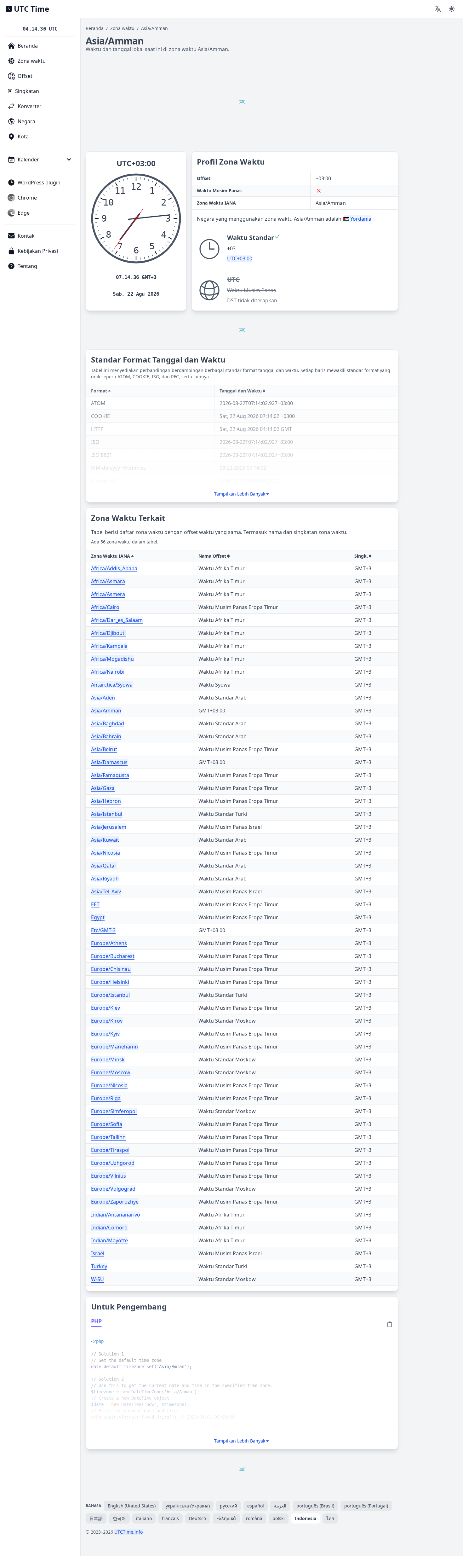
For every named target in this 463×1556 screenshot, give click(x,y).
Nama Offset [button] (212, 556)
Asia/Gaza (103, 788)
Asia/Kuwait (105, 839)
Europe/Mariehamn (114, 1046)
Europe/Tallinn (108, 1137)
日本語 (96, 1518)
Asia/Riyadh (105, 878)
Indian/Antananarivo (115, 1214)
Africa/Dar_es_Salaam (117, 620)
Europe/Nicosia (109, 1085)
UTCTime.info (128, 1532)
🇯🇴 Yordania (357, 218)
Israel (97, 1253)
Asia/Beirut (104, 749)
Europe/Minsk (108, 1059)
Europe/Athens (109, 943)
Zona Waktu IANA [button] (110, 556)
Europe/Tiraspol (110, 1150)
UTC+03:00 (239, 258)
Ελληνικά (226, 1518)
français (170, 1518)
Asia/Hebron (106, 801)
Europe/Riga (106, 1098)
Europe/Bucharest (112, 956)
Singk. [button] (361, 556)
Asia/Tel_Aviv (106, 891)
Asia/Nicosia (105, 852)
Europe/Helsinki (110, 981)
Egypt (98, 917)
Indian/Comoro (109, 1227)
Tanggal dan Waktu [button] (241, 391)
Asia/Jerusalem (108, 826)
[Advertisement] (242, 102)
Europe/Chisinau (111, 969)
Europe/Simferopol (114, 1111)
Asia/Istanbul (106, 813)
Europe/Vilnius (108, 1175)
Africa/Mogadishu (112, 658)
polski (278, 1518)
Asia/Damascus (109, 762)
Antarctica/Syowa (112, 684)
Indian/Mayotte (109, 1240)
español (255, 1506)
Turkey (99, 1266)
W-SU (97, 1279)
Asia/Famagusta (110, 775)
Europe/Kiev (105, 1007)
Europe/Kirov (107, 1020)
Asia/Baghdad (107, 723)
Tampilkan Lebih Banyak (239, 494)
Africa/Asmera (108, 594)
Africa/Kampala (109, 645)
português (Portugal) (366, 1506)
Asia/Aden (103, 697)
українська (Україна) (188, 1506)
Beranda (95, 28)
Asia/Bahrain (106, 736)
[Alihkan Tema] (451, 9)
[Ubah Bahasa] (438, 9)
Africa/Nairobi (107, 671)
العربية (280, 1506)
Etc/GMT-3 (103, 930)
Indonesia (305, 1518)
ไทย (330, 1518)
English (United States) (132, 1506)
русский (228, 1506)
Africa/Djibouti (108, 633)
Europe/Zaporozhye (115, 1201)
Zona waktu (122, 28)
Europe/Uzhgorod (112, 1162)
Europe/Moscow (110, 1072)
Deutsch (197, 1518)
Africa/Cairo (105, 607)
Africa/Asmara (108, 581)
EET (95, 904)
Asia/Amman (106, 710)
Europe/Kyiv (105, 1033)
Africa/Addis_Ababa (114, 568)
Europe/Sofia (106, 1124)
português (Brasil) (315, 1506)
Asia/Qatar (104, 865)
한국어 (119, 1518)
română (254, 1518)
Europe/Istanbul (110, 994)
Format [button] (99, 391)
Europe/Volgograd (113, 1188)
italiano (144, 1518)
